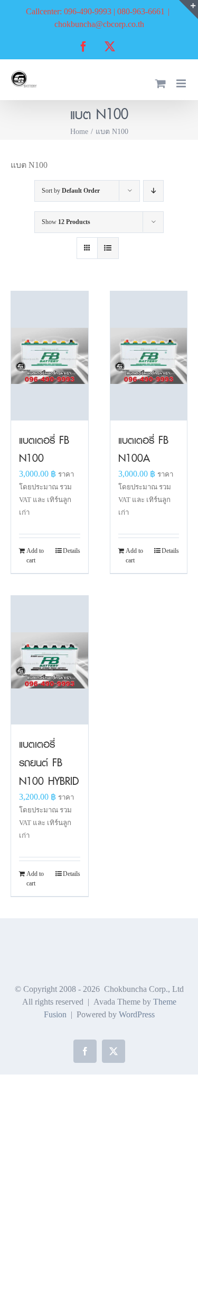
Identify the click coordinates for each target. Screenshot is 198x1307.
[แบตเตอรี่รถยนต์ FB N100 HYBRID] (49, 660)
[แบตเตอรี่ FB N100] (49, 355)
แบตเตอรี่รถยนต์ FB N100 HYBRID (49, 762)
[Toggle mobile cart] (160, 83)
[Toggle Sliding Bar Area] (188, 9)
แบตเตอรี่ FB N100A (143, 449)
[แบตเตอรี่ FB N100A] (148, 355)
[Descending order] (153, 191)
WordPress (137, 1014)
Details (71, 550)
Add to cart (35, 555)
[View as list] (108, 248)
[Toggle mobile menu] (181, 83)
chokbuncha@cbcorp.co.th (99, 24)
